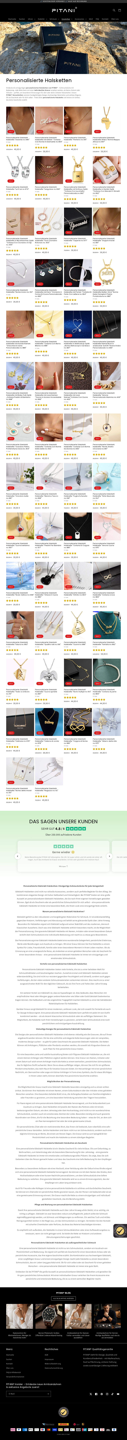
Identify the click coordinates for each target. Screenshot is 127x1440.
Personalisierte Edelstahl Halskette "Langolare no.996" (47, 188)
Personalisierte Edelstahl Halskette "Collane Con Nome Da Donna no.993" (77, 447)
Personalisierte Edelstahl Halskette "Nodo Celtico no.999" (20, 594)
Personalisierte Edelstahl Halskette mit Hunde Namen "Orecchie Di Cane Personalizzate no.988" (18, 345)
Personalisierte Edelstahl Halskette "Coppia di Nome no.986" (76, 741)
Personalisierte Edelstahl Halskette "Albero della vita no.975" (105, 741)
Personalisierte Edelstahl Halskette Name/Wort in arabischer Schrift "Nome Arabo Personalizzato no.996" (107, 345)
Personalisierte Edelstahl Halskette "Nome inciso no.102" (19, 291)
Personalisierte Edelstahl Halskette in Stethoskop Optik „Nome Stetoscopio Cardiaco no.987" (77, 345)
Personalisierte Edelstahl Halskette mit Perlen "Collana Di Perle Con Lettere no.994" (78, 292)
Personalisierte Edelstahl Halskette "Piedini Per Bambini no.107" (48, 546)
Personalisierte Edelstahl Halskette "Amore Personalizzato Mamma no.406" (107, 395)
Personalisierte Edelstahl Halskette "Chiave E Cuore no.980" (46, 595)
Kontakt (9, 1364)
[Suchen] (114, 10)
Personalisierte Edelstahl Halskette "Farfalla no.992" (104, 643)
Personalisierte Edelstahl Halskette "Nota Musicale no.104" (104, 496)
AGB (46, 1355)
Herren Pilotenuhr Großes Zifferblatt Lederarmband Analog (48, 1334)
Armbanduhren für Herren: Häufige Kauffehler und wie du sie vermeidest (107, 1335)
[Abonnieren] (48, 1394)
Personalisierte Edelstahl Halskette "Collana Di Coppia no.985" (76, 546)
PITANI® (67, 1434)
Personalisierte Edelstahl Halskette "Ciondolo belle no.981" (17, 496)
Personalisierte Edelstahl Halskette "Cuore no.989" (75, 643)
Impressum (49, 1359)
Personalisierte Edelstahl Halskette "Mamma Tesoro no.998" (46, 496)
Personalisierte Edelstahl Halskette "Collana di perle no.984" (104, 692)
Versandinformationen (15, 1377)
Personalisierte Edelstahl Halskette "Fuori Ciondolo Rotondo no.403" (46, 241)
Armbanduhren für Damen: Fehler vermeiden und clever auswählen (78, 1335)
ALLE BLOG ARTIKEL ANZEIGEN (63, 1298)
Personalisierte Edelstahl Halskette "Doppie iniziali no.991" (104, 241)
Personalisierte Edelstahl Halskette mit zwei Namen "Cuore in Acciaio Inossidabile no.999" (48, 396)
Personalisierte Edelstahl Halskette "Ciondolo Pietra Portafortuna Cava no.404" (18, 447)
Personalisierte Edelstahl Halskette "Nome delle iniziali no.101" (19, 790)
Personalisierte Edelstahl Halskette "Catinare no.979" (18, 740)
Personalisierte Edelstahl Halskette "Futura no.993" (17, 643)
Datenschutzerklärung (54, 1368)
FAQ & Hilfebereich (13, 1372)
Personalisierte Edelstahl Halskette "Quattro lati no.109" (48, 643)
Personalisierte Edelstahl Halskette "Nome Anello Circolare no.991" (104, 447)
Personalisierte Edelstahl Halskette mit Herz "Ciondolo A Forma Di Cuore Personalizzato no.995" (48, 293)
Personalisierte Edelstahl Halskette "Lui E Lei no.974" (17, 188)
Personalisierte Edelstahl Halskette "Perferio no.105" (75, 139)
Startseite (10, 1355)
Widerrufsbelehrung (53, 1364)
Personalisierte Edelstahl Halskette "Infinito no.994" (75, 594)
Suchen (9, 1359)
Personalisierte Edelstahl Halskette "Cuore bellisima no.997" (18, 546)
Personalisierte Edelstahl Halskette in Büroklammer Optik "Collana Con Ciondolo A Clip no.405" (20, 242)
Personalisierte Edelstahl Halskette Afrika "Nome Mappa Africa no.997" (106, 140)
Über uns (10, 1368)
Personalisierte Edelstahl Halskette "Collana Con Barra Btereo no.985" (48, 344)
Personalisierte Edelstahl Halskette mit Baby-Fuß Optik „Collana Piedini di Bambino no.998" (19, 396)
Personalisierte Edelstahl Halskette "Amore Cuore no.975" (104, 546)
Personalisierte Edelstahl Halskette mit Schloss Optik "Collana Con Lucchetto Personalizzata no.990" (76, 190)
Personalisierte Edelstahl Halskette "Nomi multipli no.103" (77, 691)
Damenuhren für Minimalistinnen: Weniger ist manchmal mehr (19, 1335)
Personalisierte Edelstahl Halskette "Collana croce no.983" (104, 595)
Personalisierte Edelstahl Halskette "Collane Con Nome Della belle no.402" (48, 447)
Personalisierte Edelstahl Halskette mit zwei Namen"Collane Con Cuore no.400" (76, 396)
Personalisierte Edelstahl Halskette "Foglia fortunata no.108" (75, 496)
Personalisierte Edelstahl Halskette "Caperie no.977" (75, 240)
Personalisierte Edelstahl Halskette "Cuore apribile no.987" (46, 692)
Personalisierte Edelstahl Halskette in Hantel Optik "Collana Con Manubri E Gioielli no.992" (106, 190)
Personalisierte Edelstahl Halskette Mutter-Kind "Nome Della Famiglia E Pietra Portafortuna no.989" (105, 293)
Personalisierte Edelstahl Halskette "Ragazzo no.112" (46, 789)
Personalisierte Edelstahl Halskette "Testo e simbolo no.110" (18, 692)
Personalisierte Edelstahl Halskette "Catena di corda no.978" (47, 741)
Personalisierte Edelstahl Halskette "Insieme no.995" (18, 139)
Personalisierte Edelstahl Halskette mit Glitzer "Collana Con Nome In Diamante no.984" (49, 140)
